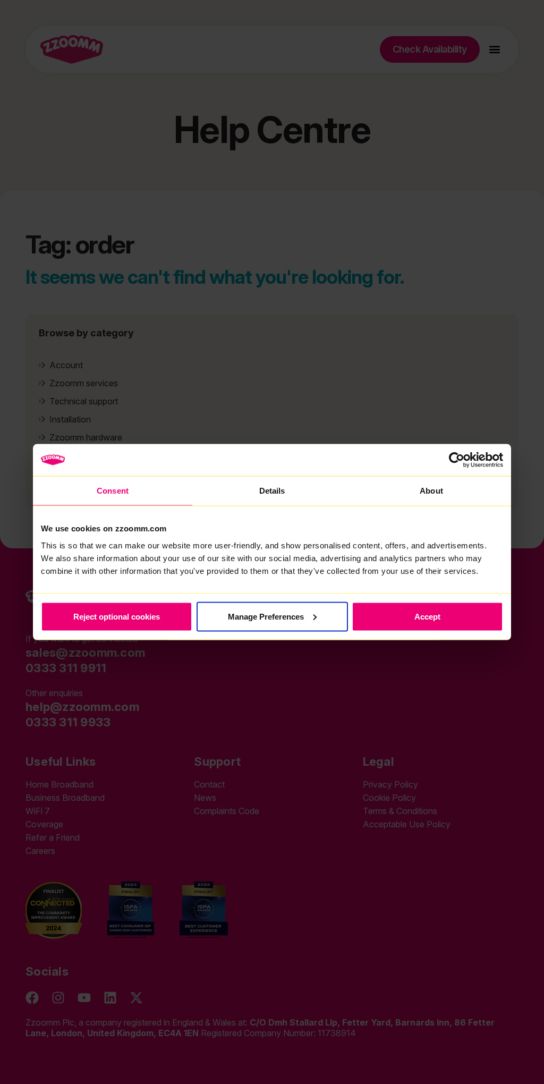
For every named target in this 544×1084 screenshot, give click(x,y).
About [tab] (431, 490)
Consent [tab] (113, 490)
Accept (427, 616)
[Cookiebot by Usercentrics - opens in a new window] (456, 460)
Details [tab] (272, 490)
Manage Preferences (266, 616)
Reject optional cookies (116, 616)
